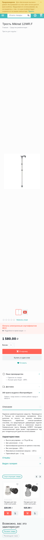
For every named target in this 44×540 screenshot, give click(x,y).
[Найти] (28, 15)
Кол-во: (5, 345)
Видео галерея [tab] (9, 463)
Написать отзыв (22, 320)
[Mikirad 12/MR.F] (22, 171)
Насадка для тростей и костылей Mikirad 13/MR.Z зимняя (30, 503)
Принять (31, 11)
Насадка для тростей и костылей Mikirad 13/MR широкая (10, 503)
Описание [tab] (7, 407)
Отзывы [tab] (6, 458)
